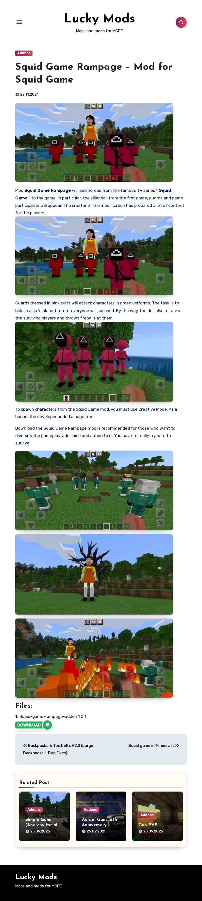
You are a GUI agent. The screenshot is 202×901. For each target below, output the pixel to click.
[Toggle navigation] (19, 22)
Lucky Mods (99, 19)
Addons (24, 53)
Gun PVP (147, 825)
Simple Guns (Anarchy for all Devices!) (42, 825)
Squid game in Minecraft (151, 745)
